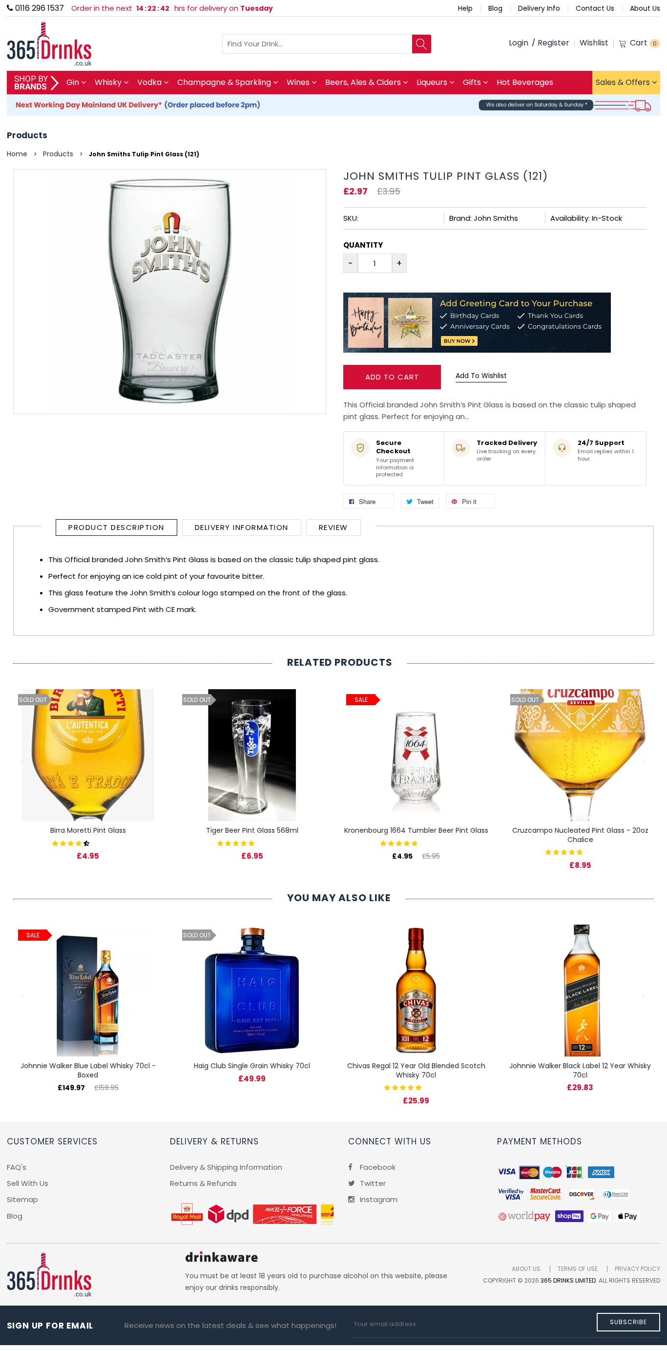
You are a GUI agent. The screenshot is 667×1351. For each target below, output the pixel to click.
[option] (88, 764)
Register (553, 42)
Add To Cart (392, 377)
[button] (71, 843)
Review (333, 527)
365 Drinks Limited (568, 1280)
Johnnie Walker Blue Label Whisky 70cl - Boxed (88, 1070)
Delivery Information (242, 527)
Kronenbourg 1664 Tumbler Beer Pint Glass (416, 830)
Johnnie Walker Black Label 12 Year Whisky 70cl (580, 1070)
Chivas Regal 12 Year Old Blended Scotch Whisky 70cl (416, 1070)
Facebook (377, 1167)
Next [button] (644, 761)
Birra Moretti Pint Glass (88, 830)
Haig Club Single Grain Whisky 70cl (252, 1066)
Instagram (377, 1199)
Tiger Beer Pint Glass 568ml (252, 830)
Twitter (372, 1183)
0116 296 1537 (38, 8)
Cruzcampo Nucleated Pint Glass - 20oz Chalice (580, 834)
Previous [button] (23, 761)
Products (27, 135)
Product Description (116, 527)
